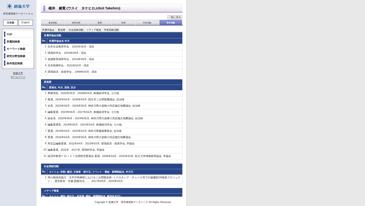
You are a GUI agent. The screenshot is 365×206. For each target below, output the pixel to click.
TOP (9, 34)
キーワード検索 (16, 48)
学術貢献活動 (111, 29)
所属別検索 (13, 41)
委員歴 (61, 29)
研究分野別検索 (16, 56)
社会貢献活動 (76, 29)
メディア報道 (93, 29)
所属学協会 (48, 29)
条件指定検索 (15, 63)
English (25, 22)
